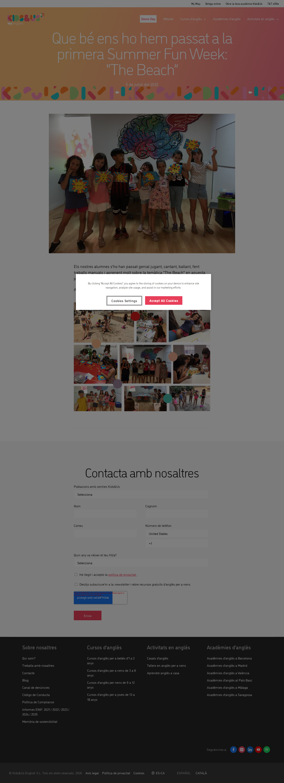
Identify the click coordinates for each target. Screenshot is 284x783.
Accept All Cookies (163, 300)
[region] (143, 292)
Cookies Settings (124, 300)
